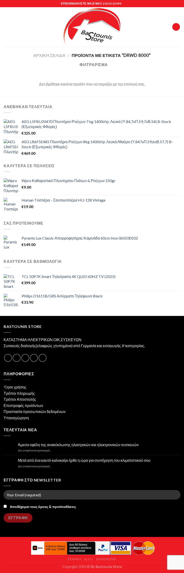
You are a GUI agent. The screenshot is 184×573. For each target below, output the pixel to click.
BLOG (88, 559)
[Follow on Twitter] (25, 358)
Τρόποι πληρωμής (19, 393)
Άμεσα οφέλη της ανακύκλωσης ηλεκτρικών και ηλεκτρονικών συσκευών (78, 444)
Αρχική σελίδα (49, 55)
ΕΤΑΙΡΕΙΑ (74, 559)
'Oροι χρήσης (15, 387)
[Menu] (6, 27)
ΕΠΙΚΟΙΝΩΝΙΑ (106, 559)
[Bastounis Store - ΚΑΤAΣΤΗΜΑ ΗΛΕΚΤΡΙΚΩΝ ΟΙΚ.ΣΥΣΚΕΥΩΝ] (92, 27)
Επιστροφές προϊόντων (23, 405)
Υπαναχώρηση (16, 417)
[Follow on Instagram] (17, 358)
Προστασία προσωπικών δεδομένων (35, 411)
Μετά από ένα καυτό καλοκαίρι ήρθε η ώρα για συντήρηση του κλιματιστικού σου (84, 460)
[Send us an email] (34, 358)
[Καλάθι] (176, 27)
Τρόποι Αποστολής (20, 399)
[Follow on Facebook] (8, 358)
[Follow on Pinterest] (42, 358)
